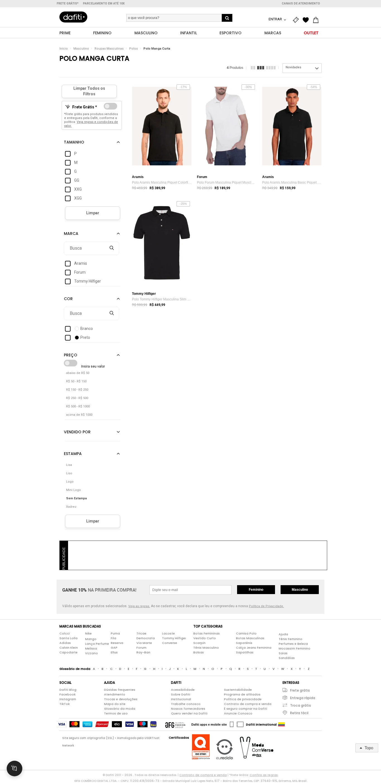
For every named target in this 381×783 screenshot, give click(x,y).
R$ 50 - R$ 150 (76, 381)
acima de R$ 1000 (79, 415)
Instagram (67, 699)
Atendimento (114, 694)
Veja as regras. (139, 606)
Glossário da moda (119, 709)
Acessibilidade (183, 690)
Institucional (181, 699)
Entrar (276, 19)
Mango (91, 639)
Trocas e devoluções (121, 699)
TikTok (64, 704)
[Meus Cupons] (297, 20)
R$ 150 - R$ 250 (77, 390)
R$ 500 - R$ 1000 (78, 406)
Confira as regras (264, 775)
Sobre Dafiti (180, 694)
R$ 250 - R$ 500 (77, 398)
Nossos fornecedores (188, 709)
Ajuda (283, 634)
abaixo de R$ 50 (77, 373)
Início (63, 48)
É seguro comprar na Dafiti (245, 709)
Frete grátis (300, 690)
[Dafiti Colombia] (281, 724)
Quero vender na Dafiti (189, 713)
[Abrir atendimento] (14, 768)
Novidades (293, 67)
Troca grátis (300, 705)
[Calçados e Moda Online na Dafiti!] (73, 17)
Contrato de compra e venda (247, 704)
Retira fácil (299, 713)
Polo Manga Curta (156, 48)
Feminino (256, 590)
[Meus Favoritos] (307, 20)
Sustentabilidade (238, 690)
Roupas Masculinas (109, 48)
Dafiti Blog (67, 690)
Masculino (81, 48)
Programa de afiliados (242, 694)
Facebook (67, 694)
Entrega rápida (302, 698)
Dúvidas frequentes (119, 690)
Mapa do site (115, 704)
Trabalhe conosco (186, 704)
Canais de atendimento (301, 3)
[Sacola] (317, 20)
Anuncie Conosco (238, 713)
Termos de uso (116, 713)
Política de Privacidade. (266, 606)
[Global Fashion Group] (175, 724)
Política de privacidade (243, 699)
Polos (133, 48)
